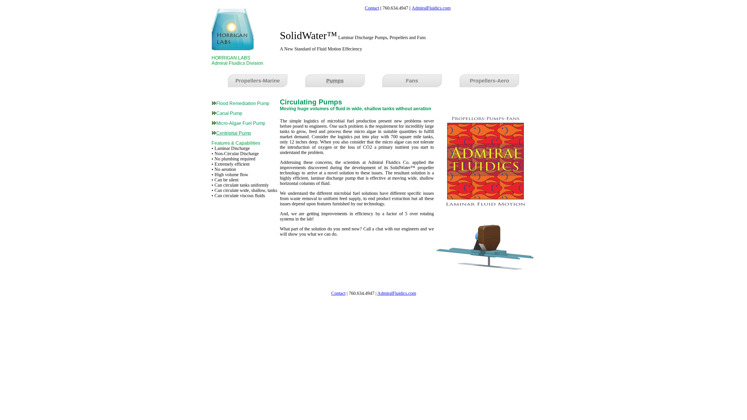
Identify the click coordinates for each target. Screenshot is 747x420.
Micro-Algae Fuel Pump (240, 123)
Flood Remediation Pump (242, 103)
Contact (372, 8)
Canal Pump (229, 113)
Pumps (335, 81)
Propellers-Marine (257, 81)
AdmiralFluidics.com (431, 8)
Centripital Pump (233, 133)
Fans (412, 81)
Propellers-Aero (489, 81)
